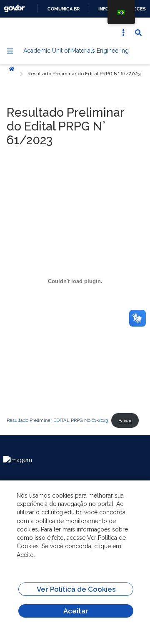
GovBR (14, 9)
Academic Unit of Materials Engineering (76, 50)
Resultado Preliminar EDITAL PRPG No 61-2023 (57, 421)
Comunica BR (64, 9)
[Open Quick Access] (123, 32)
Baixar (125, 421)
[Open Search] (138, 32)
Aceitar (75, 611)
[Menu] (10, 51)
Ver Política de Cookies (76, 589)
